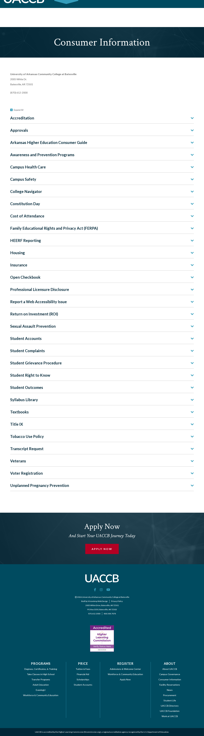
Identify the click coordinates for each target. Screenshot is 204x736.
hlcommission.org (92, 732)
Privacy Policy (117, 601)
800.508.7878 (110, 613)
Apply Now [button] (102, 548)
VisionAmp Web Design (98, 601)
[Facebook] (95, 589)
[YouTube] (108, 589)
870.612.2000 (94, 613)
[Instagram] (101, 589)
